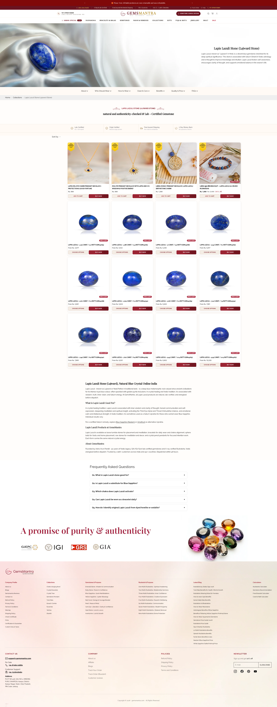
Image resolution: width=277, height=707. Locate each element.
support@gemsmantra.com (19, 658)
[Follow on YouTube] (255, 671)
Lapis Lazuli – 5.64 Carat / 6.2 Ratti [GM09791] (130, 301)
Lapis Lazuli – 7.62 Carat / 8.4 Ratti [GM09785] (130, 357)
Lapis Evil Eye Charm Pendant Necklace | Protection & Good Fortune (84, 187)
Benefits (159, 91)
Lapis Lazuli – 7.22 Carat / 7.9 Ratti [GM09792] (217, 301)
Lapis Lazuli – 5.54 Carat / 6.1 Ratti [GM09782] (218, 245)
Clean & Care (142, 91)
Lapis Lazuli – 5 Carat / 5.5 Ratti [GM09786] (173, 245)
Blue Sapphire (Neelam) (125, 422)
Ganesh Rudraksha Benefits (202, 633)
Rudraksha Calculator (260, 586)
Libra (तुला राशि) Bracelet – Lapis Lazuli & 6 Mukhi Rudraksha (219, 187)
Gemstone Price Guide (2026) (203, 620)
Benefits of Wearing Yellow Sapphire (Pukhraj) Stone (210, 613)
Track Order (195, 8)
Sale (214, 20)
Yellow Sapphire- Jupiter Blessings (96, 597)
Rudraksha (91, 20)
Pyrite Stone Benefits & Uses (202, 637)
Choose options (78, 252)
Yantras (49, 610)
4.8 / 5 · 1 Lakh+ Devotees (161, 7)
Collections (157, 20)
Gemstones (125, 20)
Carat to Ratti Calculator (260, 597)
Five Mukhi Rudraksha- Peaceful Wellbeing (153, 600)
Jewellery (195, 20)
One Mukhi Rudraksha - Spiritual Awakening (153, 586)
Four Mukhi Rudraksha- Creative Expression (153, 597)
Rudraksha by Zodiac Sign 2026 (203, 586)
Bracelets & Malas (108, 20)
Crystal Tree (51, 593)
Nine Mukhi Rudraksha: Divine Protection (152, 613)
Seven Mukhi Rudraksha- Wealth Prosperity (153, 607)
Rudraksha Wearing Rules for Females (206, 593)
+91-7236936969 (15, 672)
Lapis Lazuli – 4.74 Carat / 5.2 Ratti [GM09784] (86, 245)
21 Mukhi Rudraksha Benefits (202, 630)
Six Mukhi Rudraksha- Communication (151, 603)
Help (204, 8)
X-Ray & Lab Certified (100, 7)
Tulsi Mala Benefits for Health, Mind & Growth (208, 590)
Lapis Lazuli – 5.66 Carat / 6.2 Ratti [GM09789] (174, 301)
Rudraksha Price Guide (200, 623)
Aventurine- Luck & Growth (94, 613)
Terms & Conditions (11, 607)
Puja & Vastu (181, 20)
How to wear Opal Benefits (202, 597)
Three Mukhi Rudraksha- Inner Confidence (153, 593)
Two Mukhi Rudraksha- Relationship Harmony (153, 590)
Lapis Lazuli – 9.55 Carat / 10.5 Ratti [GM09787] (218, 357)
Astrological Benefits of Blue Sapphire (205, 610)
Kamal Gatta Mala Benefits (201, 600)
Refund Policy (9, 600)
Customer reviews (95, 678)
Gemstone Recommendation (262, 590)
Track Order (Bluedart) (97, 674)
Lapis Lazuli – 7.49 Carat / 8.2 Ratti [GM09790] (86, 357)
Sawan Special (72, 20)
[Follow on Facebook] (242, 671)
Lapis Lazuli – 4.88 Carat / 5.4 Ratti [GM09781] (130, 245)
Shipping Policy (10, 613)
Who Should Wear (102, 91)
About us (8, 586)
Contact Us (8, 597)
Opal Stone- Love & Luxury (94, 610)
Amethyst (141, 422)
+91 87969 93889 (214, 8)
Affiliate (91, 662)
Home (8, 98)
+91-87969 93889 (16, 665)
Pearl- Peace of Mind (92, 603)
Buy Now (98, 196)
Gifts (169, 20)
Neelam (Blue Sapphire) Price (203, 640)
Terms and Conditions (169, 670)
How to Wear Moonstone (201, 607)
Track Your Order (95, 670)
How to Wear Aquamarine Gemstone (205, 617)
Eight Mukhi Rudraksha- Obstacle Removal (152, 610)
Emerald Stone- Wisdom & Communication (99, 586)
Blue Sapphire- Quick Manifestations (97, 593)
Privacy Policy (9, 603)
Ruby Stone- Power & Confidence (96, 590)
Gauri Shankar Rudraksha (201, 627)
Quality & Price (177, 91)
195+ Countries (143, 7)
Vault (205, 20)
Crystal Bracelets (52, 590)
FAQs (194, 91)
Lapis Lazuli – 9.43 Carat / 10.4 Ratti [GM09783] (174, 357)
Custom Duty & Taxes (12, 627)
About (83, 91)
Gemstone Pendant (53, 597)
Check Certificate (10, 617)
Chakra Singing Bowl (53, 586)
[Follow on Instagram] (235, 671)
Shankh (49, 613)
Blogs (7, 590)
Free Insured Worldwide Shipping (122, 7)
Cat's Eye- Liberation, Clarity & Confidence (99, 607)
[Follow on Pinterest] (248, 671)
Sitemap (8, 610)
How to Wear (123, 91)
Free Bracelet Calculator (261, 593)
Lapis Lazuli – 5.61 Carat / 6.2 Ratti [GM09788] (86, 301)
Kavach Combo (52, 603)
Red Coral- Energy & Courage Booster (97, 600)
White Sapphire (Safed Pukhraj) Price (205, 643)
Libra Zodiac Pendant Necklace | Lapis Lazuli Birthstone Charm (174, 187)
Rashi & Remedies (140, 20)
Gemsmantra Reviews (12, 593)
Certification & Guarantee (13, 623)
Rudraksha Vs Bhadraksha (201, 603)
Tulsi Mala (50, 600)
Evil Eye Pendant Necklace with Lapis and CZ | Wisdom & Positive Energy (131, 187)
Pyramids (50, 607)
